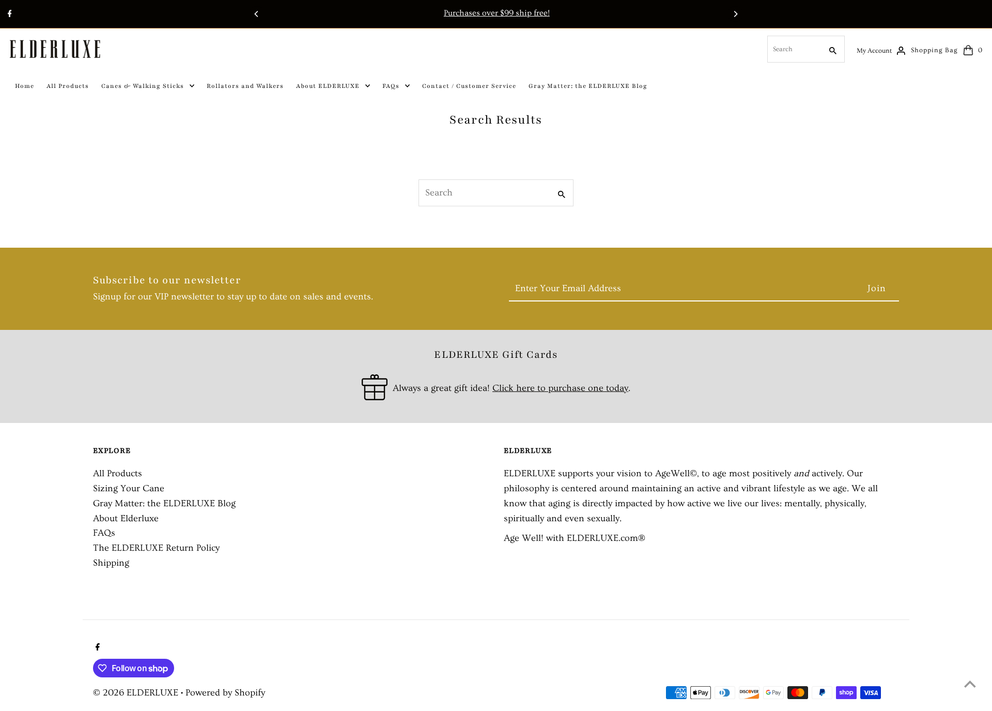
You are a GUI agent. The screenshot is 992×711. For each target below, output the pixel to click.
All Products (117, 473)
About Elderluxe (126, 518)
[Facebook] (8, 15)
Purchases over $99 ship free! (496, 13)
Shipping (111, 562)
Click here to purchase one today (560, 388)
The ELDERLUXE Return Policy (156, 547)
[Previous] (257, 14)
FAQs (104, 532)
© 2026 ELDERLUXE (137, 692)
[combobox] (793, 49)
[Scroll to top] (970, 683)
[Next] (735, 14)
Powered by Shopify (225, 692)
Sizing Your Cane (128, 488)
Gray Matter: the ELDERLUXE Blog (164, 503)
